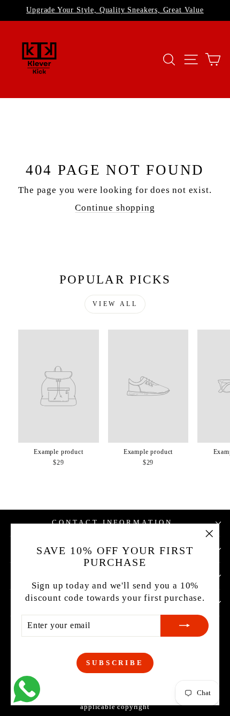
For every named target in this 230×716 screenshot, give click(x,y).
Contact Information (112, 522)
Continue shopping (115, 208)
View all (115, 304)
